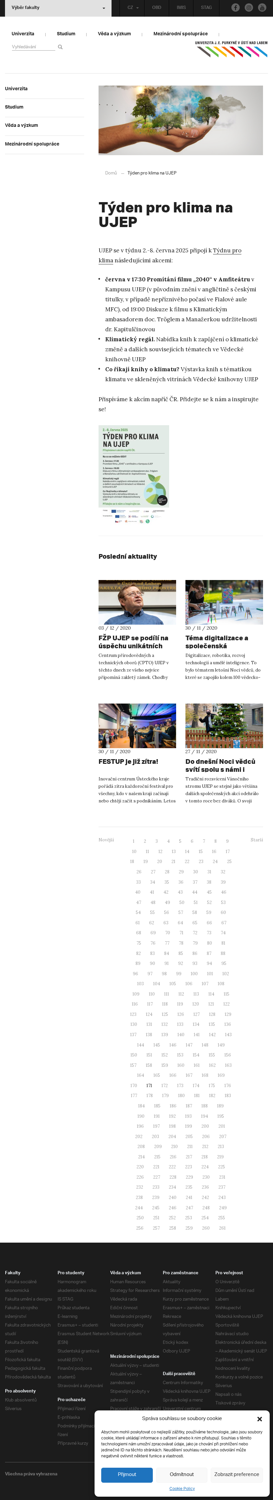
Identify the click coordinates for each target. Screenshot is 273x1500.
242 (205, 1197)
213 (221, 1146)
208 (141, 1146)
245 (155, 1208)
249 (223, 1208)
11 (147, 851)
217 (189, 1157)
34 (152, 882)
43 (180, 892)
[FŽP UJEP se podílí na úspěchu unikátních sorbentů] (137, 602)
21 (173, 861)
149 (221, 1045)
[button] (259, 1419)
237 (221, 1187)
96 (135, 974)
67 (223, 923)
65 (194, 923)
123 (133, 1014)
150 (134, 1055)
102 (225, 974)
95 (223, 963)
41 (152, 892)
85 (180, 953)
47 (138, 902)
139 (164, 1035)
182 (212, 1095)
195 (220, 1116)
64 (180, 923)
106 (188, 984)
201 (221, 1126)
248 (206, 1208)
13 (174, 851)
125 (165, 1014)
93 (194, 963)
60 (223, 912)
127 (196, 1014)
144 (140, 1045)
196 (140, 1126)
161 (197, 1065)
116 (135, 1004)
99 (178, 974)
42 (165, 892)
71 (181, 933)
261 (222, 1228)
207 (222, 1136)
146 (172, 1045)
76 (152, 943)
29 (181, 872)
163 (228, 1065)
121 (211, 1004)
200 (205, 1126)
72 (195, 933)
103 (140, 984)
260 (206, 1228)
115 (226, 994)
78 (181, 943)
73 (209, 933)
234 (172, 1187)
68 (138, 933)
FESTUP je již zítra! (128, 761)
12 (160, 851)
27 (153, 872)
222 (172, 1167)
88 (223, 953)
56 (166, 912)
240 (172, 1197)
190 (140, 1116)
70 (167, 933)
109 (136, 994)
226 (140, 1177)
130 (134, 1024)
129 (228, 1014)
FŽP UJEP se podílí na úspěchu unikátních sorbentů (133, 646)
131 (149, 1024)
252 (172, 1218)
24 (215, 861)
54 (138, 912)
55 (152, 912)
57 (180, 912)
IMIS (181, 8)
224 (205, 1167)
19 (145, 861)
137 (133, 1035)
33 (138, 882)
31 (209, 872)
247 (189, 1208)
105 (172, 984)
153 (180, 1055)
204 (172, 1136)
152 (164, 1055)
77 (167, 943)
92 (180, 963)
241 (189, 1197)
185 (157, 1106)
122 (226, 1004)
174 (196, 1085)
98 (164, 974)
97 (149, 974)
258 (172, 1228)
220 (140, 1167)
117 (150, 1004)
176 (227, 1085)
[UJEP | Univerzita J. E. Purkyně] (231, 52)
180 (181, 1095)
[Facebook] (235, 7)
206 (206, 1136)
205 (189, 1136)
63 (165, 923)
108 (221, 984)
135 (212, 1024)
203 (155, 1136)
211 (190, 1146)
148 (205, 1045)
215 (157, 1157)
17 (228, 851)
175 (212, 1085)
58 (194, 912)
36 (180, 882)
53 (223, 902)
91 (166, 963)
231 (222, 1177)
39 (223, 882)
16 (214, 851)
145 (156, 1045)
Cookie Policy (182, 1489)
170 (134, 1085)
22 (187, 861)
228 (172, 1177)
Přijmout (127, 1475)
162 (212, 1065)
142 (212, 1035)
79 (195, 943)
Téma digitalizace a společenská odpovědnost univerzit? (223, 646)
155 (212, 1055)
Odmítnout (182, 1475)
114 (211, 994)
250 (140, 1218)
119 (180, 1004)
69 (153, 933)
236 (205, 1187)
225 (221, 1167)
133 (180, 1024)
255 (221, 1218)
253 (188, 1218)
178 (149, 1095)
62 (151, 923)
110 (152, 994)
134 (196, 1024)
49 (167, 902)
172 (164, 1085)
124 (149, 1014)
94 (209, 963)
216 (173, 1157)
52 (209, 902)
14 (187, 851)
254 (205, 1218)
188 (204, 1106)
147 (189, 1045)
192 (172, 1116)
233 (155, 1187)
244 (139, 1208)
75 (138, 943)
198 (172, 1126)
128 (212, 1014)
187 (189, 1106)
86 (194, 953)
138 (149, 1035)
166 (172, 1075)
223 (188, 1167)
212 (205, 1146)
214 (141, 1157)
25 (229, 861)
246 (172, 1208)
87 (209, 953)
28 (167, 872)
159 (164, 1065)
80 (209, 943)
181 (197, 1095)
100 (194, 974)
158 (149, 1065)
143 (228, 1035)
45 (209, 892)
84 (166, 953)
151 (149, 1055)
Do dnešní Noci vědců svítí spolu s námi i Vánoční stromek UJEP (222, 769)
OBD (156, 8)
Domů (111, 173)
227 (156, 1177)
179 (165, 1095)
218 (204, 1157)
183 (228, 1095)
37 (195, 882)
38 (209, 882)
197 (156, 1126)
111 (166, 994)
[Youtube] (262, 7)
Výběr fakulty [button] (25, 8)
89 (138, 963)
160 (180, 1065)
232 (139, 1187)
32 (223, 872)
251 (156, 1218)
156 (227, 1055)
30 (195, 872)
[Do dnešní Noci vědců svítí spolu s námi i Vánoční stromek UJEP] (224, 726)
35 (166, 882)
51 (196, 902)
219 (220, 1157)
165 (156, 1075)
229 (189, 1177)
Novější (106, 840)
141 (197, 1035)
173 (180, 1085)
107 (205, 984)
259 (189, 1228)
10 (134, 851)
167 (189, 1075)
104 (156, 984)
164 (140, 1075)
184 (141, 1106)
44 (194, 892)
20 (159, 861)
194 (204, 1116)
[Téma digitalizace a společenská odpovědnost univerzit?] (224, 602)
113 (196, 994)
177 (134, 1095)
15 (201, 851)
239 (155, 1197)
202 (138, 1136)
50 (181, 902)
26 (138, 872)
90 (152, 963)
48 (152, 902)
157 (133, 1065)
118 (165, 1004)
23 (201, 861)
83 (152, 953)
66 (209, 923)
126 (180, 1014)
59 (208, 912)
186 (173, 1106)
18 (132, 861)
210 (174, 1146)
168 (205, 1075)
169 (221, 1075)
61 (138, 923)
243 (222, 1197)
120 (195, 1004)
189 (220, 1106)
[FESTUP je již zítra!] (137, 726)
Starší (257, 840)
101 (210, 974)
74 (223, 933)
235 (188, 1187)
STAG (206, 8)
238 (139, 1197)
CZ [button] (130, 8)
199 (188, 1126)
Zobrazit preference (236, 1475)
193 (188, 1116)
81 (223, 943)
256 (139, 1228)
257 (156, 1228)
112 (181, 994)
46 (223, 892)
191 (157, 1116)
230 (206, 1177)
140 (180, 1035)
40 (137, 892)
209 (158, 1146)
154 (196, 1055)
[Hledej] (61, 46)
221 (156, 1167)
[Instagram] (249, 7)
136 (227, 1024)
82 (138, 953)
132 (164, 1024)
